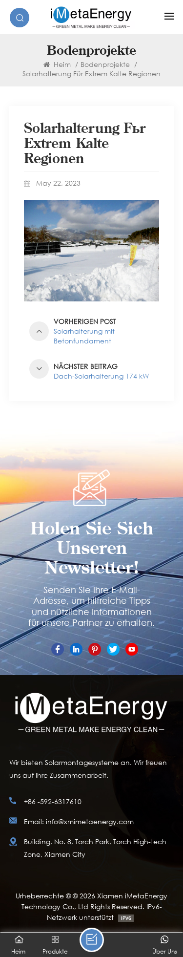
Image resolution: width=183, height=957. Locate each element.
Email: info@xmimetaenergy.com (79, 821)
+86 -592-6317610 (52, 801)
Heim (61, 64)
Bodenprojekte (105, 64)
